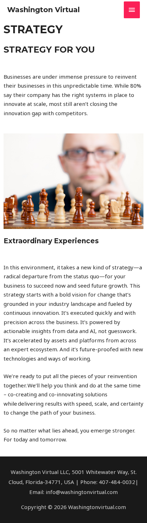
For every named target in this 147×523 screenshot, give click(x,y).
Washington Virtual (43, 9)
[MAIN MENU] (132, 9)
